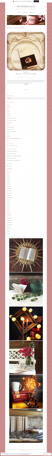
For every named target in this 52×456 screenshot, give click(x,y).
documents (8, 115)
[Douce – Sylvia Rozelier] (26, 51)
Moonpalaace (26, 6)
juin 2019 (8, 204)
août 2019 (8, 199)
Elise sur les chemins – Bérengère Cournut (13, 160)
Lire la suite (17, 84)
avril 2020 (8, 181)
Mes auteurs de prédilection (11, 131)
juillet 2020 (8, 177)
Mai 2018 (8, 233)
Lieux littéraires (9, 122)
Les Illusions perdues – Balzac (11, 153)
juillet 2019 (8, 202)
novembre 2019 (9, 193)
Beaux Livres (31, 12)
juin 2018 (8, 231)
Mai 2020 (8, 179)
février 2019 (9, 213)
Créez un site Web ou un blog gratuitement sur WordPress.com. (20, 449)
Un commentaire (32, 77)
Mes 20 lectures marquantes (11, 158)
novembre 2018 (9, 220)
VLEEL (8, 140)
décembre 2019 (9, 190)
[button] (26, 255)
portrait (8, 133)
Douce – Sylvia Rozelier (26, 74)
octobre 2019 (9, 195)
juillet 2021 (8, 172)
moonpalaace (26, 77)
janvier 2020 (9, 188)
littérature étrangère (10, 127)
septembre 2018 (9, 224)
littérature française (10, 129)
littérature (24, 12)
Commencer (36, 1)
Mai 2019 (8, 206)
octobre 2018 (9, 222)
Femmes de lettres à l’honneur (11, 120)
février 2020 (9, 186)
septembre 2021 (9, 168)
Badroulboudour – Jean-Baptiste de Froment (14, 155)
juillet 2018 (8, 229)
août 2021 (8, 170)
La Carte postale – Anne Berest (12, 151)
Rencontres (9, 136)
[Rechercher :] (26, 98)
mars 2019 (8, 211)
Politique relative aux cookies (25, 454)
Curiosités (8, 113)
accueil (19, 12)
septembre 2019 (9, 197)
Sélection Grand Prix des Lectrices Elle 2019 (14, 138)
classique (8, 111)
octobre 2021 (9, 165)
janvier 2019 (9, 215)
